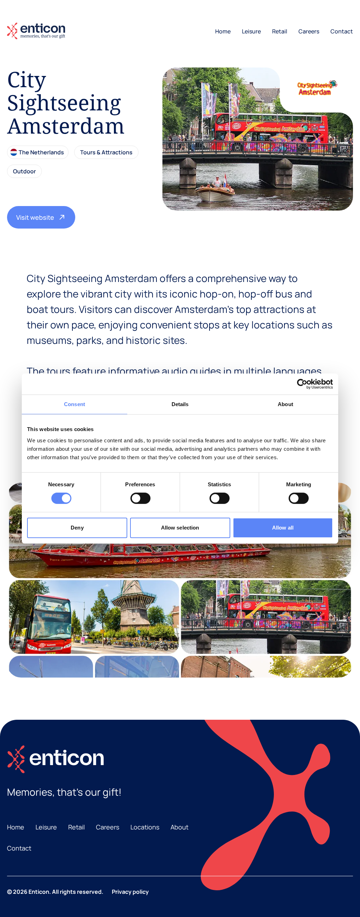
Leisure (251, 31)
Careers (308, 31)
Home (223, 31)
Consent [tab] (74, 404)
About (179, 827)
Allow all (283, 528)
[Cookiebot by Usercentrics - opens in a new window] (302, 384)
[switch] (140, 498)
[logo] (36, 31)
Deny (77, 528)
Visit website (35, 217)
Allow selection (180, 528)
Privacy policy (130, 892)
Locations (144, 827)
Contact (341, 31)
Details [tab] (180, 404)
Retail (279, 31)
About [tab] (285, 404)
